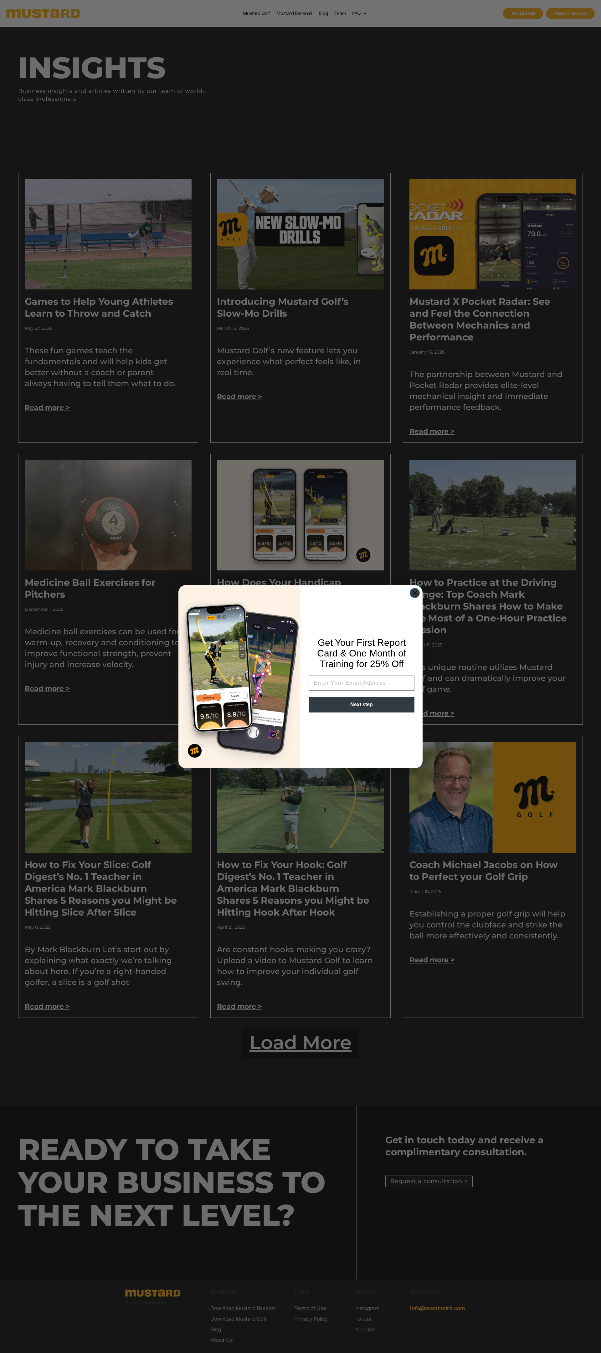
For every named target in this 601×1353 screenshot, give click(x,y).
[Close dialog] (414, 593)
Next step (361, 704)
